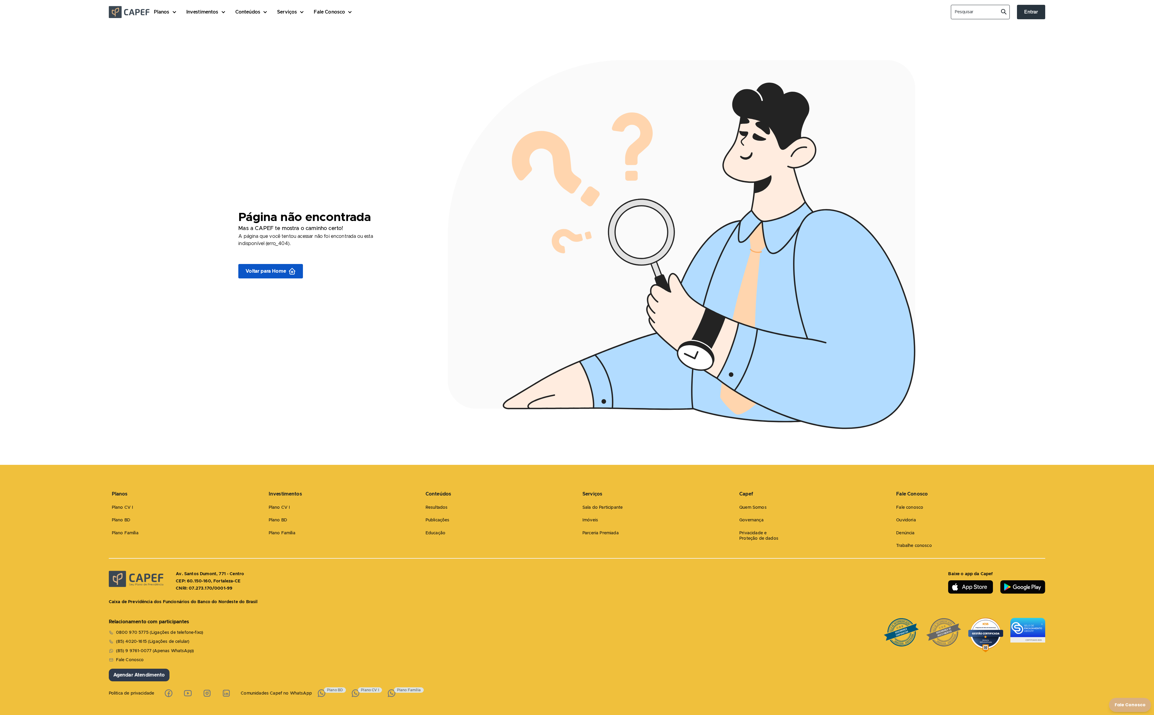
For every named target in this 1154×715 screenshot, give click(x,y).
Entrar (1031, 12)
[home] (131, 12)
